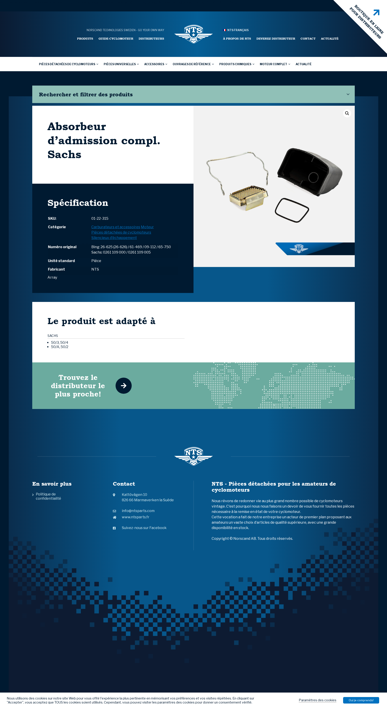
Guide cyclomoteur (116, 39)
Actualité (329, 39)
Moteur (147, 227)
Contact (308, 39)
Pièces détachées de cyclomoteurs (67, 64)
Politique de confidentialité (48, 496)
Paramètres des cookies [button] (317, 700)
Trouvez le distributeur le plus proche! (78, 385)
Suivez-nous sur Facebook (144, 528)
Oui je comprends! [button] (361, 700)
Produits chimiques (235, 64)
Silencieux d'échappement (114, 238)
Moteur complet (273, 64)
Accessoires (154, 64)
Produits (85, 39)
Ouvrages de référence (192, 64)
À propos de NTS (237, 39)
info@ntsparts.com (138, 511)
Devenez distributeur (275, 39)
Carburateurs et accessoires (115, 227)
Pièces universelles (120, 64)
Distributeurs (151, 39)
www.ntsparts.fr (135, 517)
